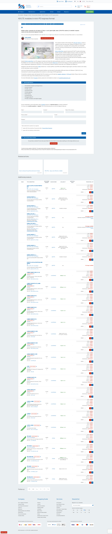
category (47, 182)
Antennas (28, 274)
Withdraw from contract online (42, 515)
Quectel (35, 78)
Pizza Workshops (59, 510)
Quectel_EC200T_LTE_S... (35, 268)
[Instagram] (44, 489)
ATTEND (53, 438)
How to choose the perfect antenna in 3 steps (29, 170)
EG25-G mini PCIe (29, 61)
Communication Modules (36, 15)
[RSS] (48, 489)
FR (89, 512)
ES (85, 512)
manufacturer (53, 181)
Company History (21, 515)
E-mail (55, 114)
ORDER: (82, 192)
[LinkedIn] (37, 489)
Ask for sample (90, 11)
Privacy (38, 514)
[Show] (92, 192)
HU (81, 510)
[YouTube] (33, 489)
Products (38, 502)
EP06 (39, 66)
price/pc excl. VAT (89, 181)
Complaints (39, 509)
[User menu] (81, 5)
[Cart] (85, 6)
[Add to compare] (27, 188)
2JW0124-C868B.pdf (34, 406)
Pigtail (52, 24)
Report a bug (3, 532)
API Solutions (59, 502)
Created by (32, 530)
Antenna (23, 24)
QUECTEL (53, 188)
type (28, 181)
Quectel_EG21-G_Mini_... (35, 211)
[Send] (92, 505)
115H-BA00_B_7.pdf (34, 471)
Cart (88, 6)
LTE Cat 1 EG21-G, (78, 42)
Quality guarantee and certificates (24, 510)
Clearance (58, 507)
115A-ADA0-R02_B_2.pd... (35, 460)
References (20, 509)
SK (73, 510)
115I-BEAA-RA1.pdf (34, 481)
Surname (45, 109)
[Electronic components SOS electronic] (24, 6)
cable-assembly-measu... (35, 278)
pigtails (59, 74)
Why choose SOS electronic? (23, 505)
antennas (64, 74)
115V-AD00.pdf (33, 440)
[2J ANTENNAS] (20, 172)
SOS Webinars (59, 512)
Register (79, 7)
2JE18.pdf (32, 371)
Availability (63, 181)
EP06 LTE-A (55, 62)
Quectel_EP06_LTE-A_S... (35, 219)
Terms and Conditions (41, 505)
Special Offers (59, 505)
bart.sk (36, 530)
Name (22, 109)
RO (73, 512)
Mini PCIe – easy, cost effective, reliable (53, 170)
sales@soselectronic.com (64, 78)
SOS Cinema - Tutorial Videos (62, 509)
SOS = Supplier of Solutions (23, 502)
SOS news (58, 514)
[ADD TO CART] (90, 192)
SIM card (69, 74)
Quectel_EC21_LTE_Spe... (35, 239)
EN (85, 510)
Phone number (24, 114)
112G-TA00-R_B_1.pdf (34, 451)
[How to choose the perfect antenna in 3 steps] (30, 164)
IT (81, 512)
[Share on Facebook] (22, 27)
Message (23, 119)
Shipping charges (40, 507)
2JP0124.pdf (33, 395)
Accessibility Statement (61, 515)
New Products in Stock (60, 504)
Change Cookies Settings (41, 517)
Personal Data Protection (47, 128)
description (31, 181)
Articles (29, 15)
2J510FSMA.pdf (33, 360)
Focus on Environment (22, 514)
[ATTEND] (46, 172)
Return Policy (39, 510)
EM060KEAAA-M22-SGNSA (32, 221)
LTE (45, 24)
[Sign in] (75, 7)
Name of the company (69, 109)
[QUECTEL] (83, 24)
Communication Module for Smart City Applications (35, 24)
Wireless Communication (58, 24)
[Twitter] (41, 489)
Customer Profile (21, 504)
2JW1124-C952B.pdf (34, 429)
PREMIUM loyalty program (42, 512)
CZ (77, 510)
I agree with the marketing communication (31, 130)
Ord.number (46, 181)
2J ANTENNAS (53, 275)
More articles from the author (47, 38)
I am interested (54, 143)
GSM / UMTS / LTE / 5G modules (32, 189)
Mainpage (25, 15)
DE (89, 510)
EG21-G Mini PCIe (59, 51)
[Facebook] (29, 489)
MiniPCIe (48, 24)
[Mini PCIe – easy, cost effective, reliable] (56, 164)
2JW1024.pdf (33, 417)
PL (77, 512)
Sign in (79, 6)
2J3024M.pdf (33, 336)
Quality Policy (20, 512)
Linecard (38, 504)
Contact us (20, 507)
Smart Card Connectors (31, 437)
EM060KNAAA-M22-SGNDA (32, 231)
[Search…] (38, 6)
